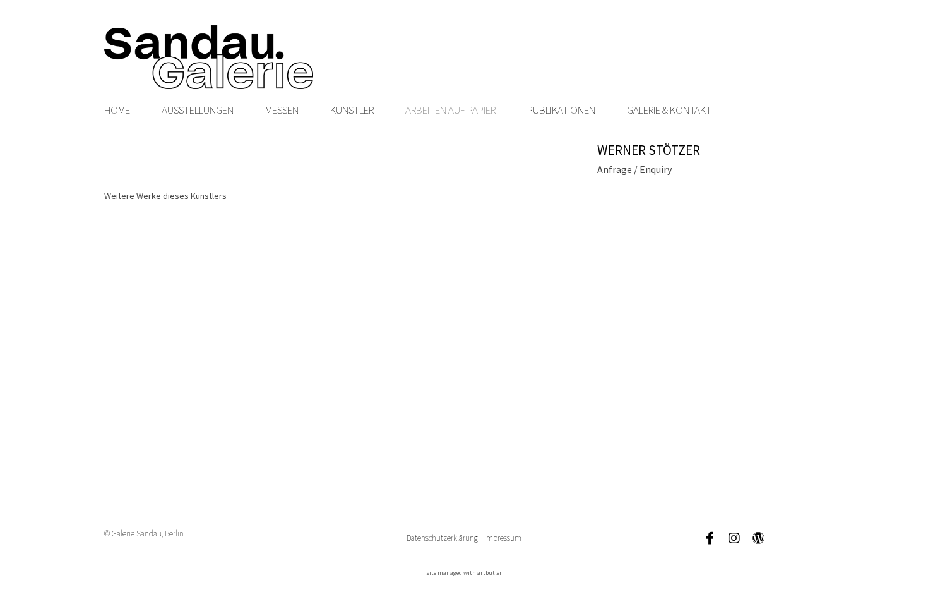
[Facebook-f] (710, 538)
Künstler (352, 110)
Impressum (502, 538)
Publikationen (561, 110)
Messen (282, 110)
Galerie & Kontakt (669, 110)
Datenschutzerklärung (442, 538)
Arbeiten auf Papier (450, 110)
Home (117, 110)
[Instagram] (734, 538)
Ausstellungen (198, 110)
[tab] (165, 196)
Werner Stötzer (648, 150)
